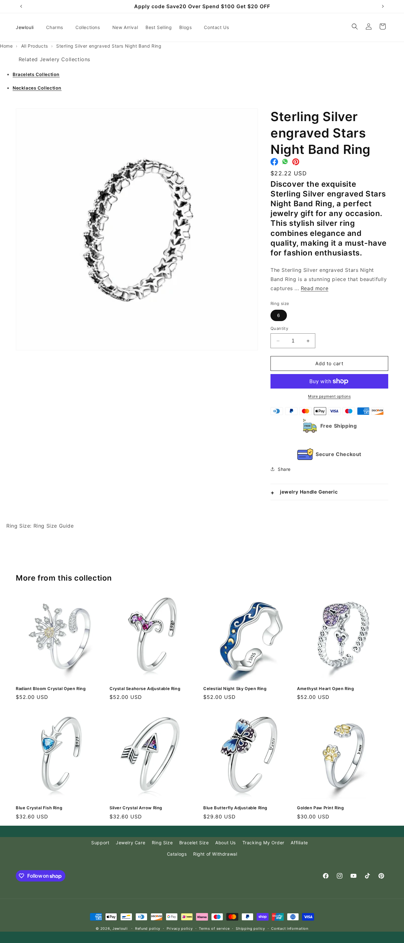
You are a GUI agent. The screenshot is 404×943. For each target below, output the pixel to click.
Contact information (289, 928)
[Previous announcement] (21, 6)
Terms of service (214, 928)
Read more (314, 288)
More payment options (329, 396)
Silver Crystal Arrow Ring (136, 807)
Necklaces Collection (37, 88)
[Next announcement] (383, 6)
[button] (57, 27)
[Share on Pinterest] (296, 163)
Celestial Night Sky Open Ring (234, 688)
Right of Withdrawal (215, 854)
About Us (225, 842)
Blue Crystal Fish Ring (39, 807)
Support (100, 842)
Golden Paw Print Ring (320, 807)
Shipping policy (250, 928)
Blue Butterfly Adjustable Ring (235, 807)
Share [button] (284, 469)
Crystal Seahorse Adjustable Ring (145, 688)
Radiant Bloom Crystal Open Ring (51, 688)
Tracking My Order (263, 842)
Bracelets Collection (36, 74)
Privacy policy (180, 928)
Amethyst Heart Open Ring (325, 688)
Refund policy (147, 928)
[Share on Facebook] (274, 163)
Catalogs (177, 854)
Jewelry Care (130, 842)
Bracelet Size (194, 842)
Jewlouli (120, 928)
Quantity (279, 328)
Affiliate (299, 842)
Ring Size (162, 842)
